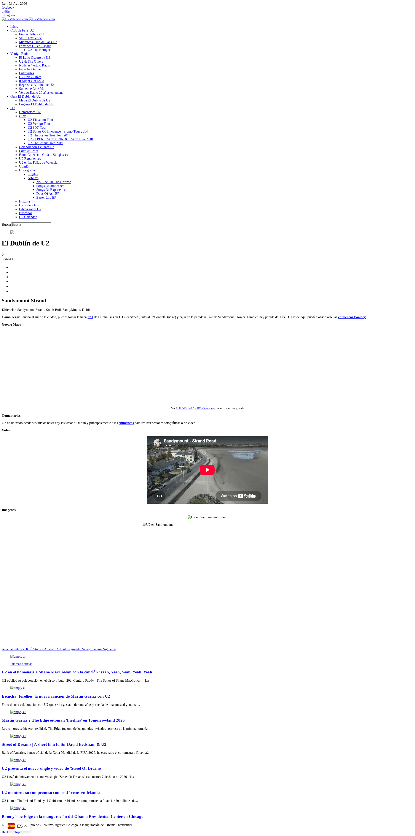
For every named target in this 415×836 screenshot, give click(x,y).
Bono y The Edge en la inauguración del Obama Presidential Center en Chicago (73, 816)
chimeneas (126, 423)
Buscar (6, 224)
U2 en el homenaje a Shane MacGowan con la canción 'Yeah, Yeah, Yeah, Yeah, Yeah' (77, 672)
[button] (22, 30)
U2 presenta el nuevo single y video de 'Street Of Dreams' (52, 768)
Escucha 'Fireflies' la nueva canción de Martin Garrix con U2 (56, 696)
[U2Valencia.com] (28, 19)
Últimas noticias (21, 664)
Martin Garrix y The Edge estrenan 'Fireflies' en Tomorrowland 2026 (63, 720)
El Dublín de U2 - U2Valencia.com (196, 408)
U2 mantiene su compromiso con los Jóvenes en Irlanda (51, 792)
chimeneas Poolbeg (352, 317)
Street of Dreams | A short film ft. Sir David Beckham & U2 (54, 744)
